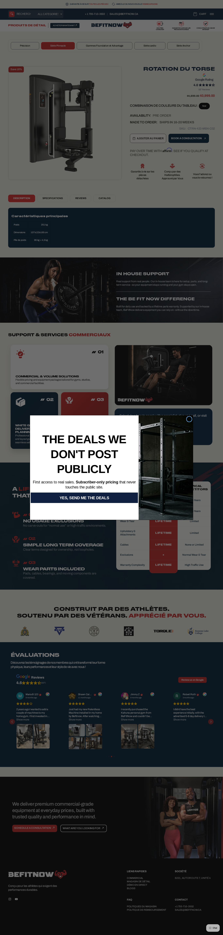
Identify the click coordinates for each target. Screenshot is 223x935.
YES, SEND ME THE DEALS (84, 498)
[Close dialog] (189, 419)
